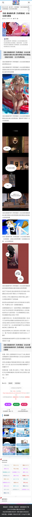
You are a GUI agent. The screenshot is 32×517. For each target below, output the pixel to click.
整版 (25, 486)
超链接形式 (16, 397)
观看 (6, 479)
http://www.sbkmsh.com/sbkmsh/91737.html (14, 393)
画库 (25, 468)
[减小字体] (13, 18)
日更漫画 (16, 7)
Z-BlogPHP (24, 514)
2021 (16, 479)
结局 (6, 468)
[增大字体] (17, 18)
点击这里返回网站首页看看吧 (24, 411)
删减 (6, 493)
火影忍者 (16, 489)
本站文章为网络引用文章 (9, 512)
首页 (11, 7)
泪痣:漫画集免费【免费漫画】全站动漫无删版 (15, 8)
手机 (25, 482)
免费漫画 (17, 383)
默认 (16, 18)
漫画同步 (16, 507)
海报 (8, 404)
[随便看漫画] (16, 2)
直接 (6, 486)
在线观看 (16, 472)
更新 (25, 472)
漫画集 (10, 383)
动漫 (16, 482)
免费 (25, 479)
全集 (16, 475)
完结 (16, 465)
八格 (6, 465)
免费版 (25, 475)
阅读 (17, 404)
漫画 (26, 465)
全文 (6, 489)
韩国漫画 (6, 472)
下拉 (16, 468)
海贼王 (16, 486)
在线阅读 (25, 489)
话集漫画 (22, 507)
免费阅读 (6, 482)
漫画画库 (5, 507)
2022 (4, 18)
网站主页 (15, 514)
